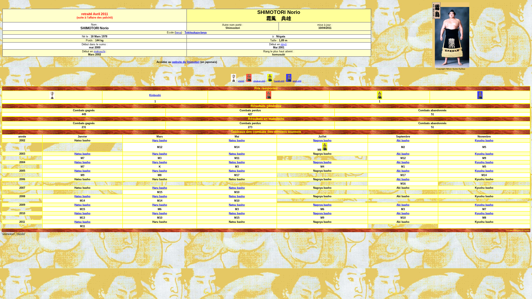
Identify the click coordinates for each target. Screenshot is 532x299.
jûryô (284, 44)
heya (178, 32)
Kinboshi (155, 95)
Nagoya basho (322, 140)
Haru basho (159, 140)
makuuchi (99, 51)
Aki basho (403, 140)
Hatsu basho (82, 153)
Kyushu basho (484, 140)
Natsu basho (237, 140)
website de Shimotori (186, 62)
